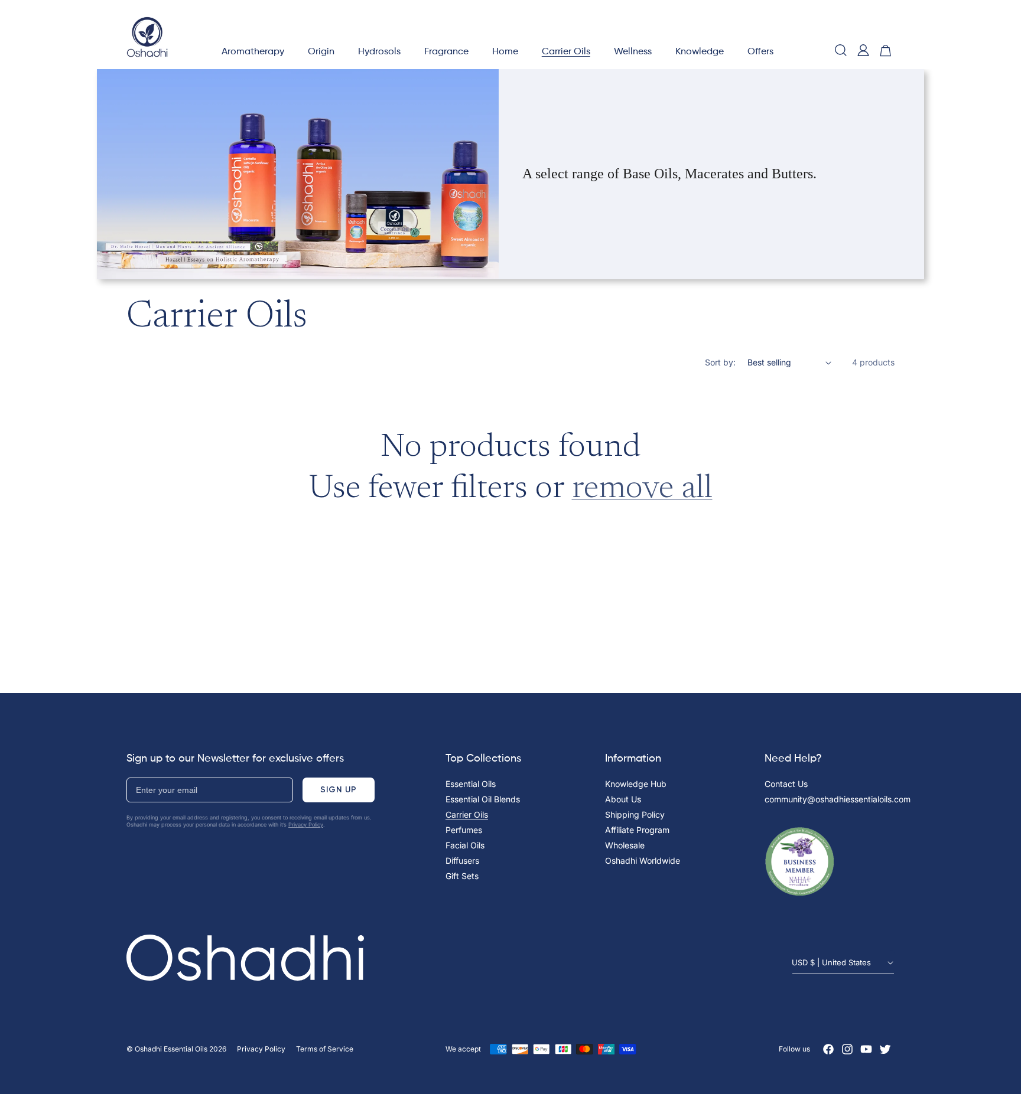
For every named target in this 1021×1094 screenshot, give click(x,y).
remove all (642, 489)
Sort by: (720, 362)
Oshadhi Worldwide (642, 860)
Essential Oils (471, 784)
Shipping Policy (635, 814)
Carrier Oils (467, 814)
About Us (623, 799)
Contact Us (786, 784)
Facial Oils (465, 845)
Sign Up (338, 790)
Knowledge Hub (635, 784)
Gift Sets (462, 876)
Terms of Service (324, 1048)
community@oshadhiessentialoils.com (838, 799)
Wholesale (625, 845)
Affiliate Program (637, 830)
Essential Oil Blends (483, 799)
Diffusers (462, 860)
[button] (253, 50)
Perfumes (464, 830)
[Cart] (885, 50)
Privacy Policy (305, 824)
